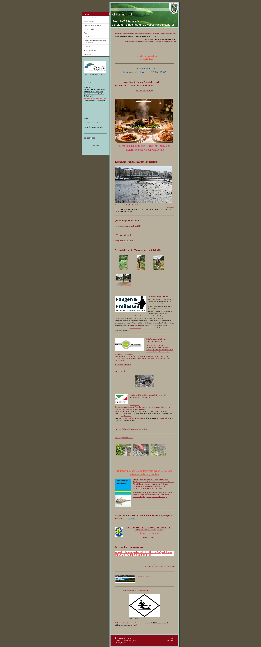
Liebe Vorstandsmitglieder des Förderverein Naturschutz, (156, 340)
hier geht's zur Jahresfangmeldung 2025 (128, 226)
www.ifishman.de (135, 328)
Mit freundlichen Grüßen (123, 365)
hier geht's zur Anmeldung (144, 91)
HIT (139, 325)
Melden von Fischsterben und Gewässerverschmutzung (132, 623)
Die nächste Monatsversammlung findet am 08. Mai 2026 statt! (94, 90)
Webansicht (170, 640)
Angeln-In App (126, 416)
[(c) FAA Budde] (123, 450)
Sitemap (129, 638)
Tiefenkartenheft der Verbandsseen (133, 418)
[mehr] (135, 625)
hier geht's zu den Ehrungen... (124, 240)
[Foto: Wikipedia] (144, 605)
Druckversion (121, 638)
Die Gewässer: (134, 405)
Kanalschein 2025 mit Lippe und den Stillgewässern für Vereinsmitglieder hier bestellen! (148, 396)
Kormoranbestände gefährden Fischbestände (129, 205)
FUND (132, 325)
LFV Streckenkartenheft (123, 413)
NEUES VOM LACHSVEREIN (95, 74)
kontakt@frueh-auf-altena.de (93, 127)
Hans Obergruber (120, 371)
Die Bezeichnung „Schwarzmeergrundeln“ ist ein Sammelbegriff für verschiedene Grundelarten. (149, 487)
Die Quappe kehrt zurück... (124, 438)
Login (172, 638)
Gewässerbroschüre (162, 418)
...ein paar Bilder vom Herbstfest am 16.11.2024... (131, 429)
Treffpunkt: (87, 87)
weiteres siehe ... (149, 537)
